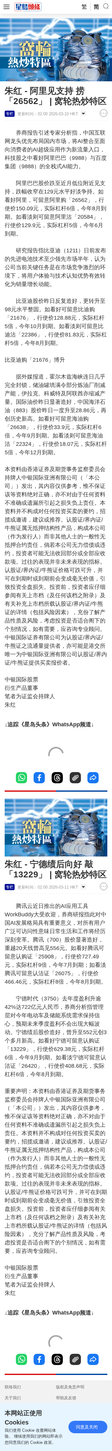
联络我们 (13, 1387)
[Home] (28, 6)
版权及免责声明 (70, 1387)
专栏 (9, 114)
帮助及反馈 (66, 1398)
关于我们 (13, 1398)
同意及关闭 (87, 1427)
